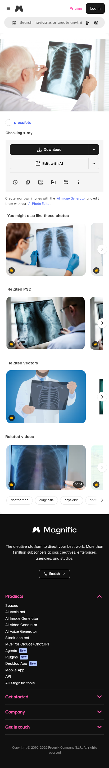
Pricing (76, 8)
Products (14, 596)
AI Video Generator (21, 624)
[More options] (78, 182)
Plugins (16, 657)
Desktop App (20, 663)
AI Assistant (15, 611)
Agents (15, 650)
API (8, 676)
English (54, 574)
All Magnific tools (20, 683)
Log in (95, 8)
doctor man (19, 500)
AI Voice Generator (21, 631)
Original (33, 45)
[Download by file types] (94, 149)
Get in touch (17, 727)
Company (15, 712)
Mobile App (14, 670)
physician (72, 500)
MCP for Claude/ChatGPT (27, 644)
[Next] (102, 249)
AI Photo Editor (39, 204)
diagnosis (46, 500)
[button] (54, 574)
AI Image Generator (71, 198)
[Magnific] (54, 531)
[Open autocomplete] (11, 23)
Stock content (17, 637)
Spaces (11, 605)
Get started (16, 696)
